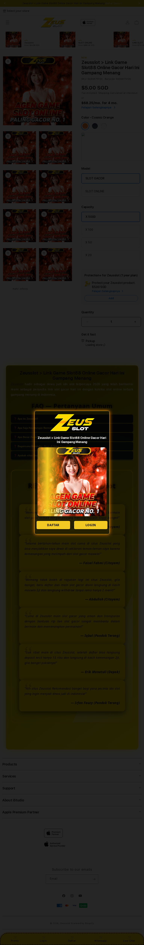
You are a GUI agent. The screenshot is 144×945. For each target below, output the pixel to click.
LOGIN (91, 525)
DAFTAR (53, 525)
